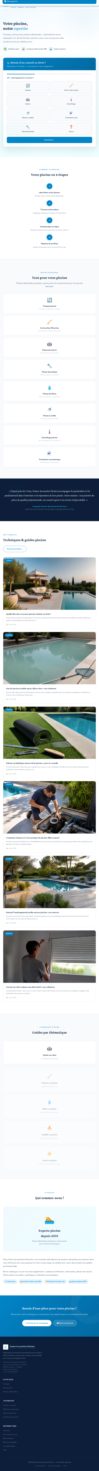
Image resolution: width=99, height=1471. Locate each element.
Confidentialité (9, 1446)
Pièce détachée (28, 128)
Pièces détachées (10, 1392)
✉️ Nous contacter (65, 1323)
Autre (71, 128)
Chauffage (71, 101)
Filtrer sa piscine (9, 1413)
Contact (6, 1431)
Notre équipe (8, 1438)
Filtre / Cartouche (71, 87)
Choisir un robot (9, 1405)
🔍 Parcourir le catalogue (37, 1323)
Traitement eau (71, 115)
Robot (27, 101)
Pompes (6, 1384)
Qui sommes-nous (10, 1434)
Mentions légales (10, 1442)
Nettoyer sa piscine (11, 1409)
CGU (4, 1450)
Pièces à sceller (28, 115)
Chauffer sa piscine (10, 1417)
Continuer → (49, 140)
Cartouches (8, 1388)
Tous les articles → (15, 549)
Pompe (28, 87)
